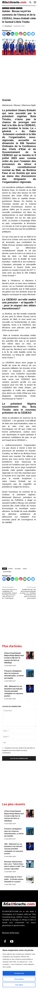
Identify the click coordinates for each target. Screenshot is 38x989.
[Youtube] (12, 941)
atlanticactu (8, 26)
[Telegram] (29, 34)
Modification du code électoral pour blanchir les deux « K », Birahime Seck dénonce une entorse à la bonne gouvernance (28, 594)
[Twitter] (33, 34)
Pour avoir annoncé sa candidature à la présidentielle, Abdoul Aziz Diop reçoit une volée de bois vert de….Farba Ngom (9, 594)
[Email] (25, 34)
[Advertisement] (19, 77)
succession (18, 568)
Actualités (6, 8)
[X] (8, 34)
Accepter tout (19, 973)
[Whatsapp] (16, 34)
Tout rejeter (19, 985)
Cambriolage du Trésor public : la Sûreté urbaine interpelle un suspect (13, 879)
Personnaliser (19, 979)
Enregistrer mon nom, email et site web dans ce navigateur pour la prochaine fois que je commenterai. (18, 750)
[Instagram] (20, 34)
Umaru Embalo (7, 571)
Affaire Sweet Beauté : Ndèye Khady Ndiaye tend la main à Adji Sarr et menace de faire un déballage (14, 658)
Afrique (12, 8)
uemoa (25, 568)
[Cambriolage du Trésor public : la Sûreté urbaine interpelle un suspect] (30, 879)
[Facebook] (4, 34)
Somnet (10, 568)
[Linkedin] (12, 34)
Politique (19, 8)
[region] (19, 968)
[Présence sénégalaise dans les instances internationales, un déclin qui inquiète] (30, 673)
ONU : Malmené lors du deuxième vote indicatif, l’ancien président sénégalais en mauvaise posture (13, 691)
